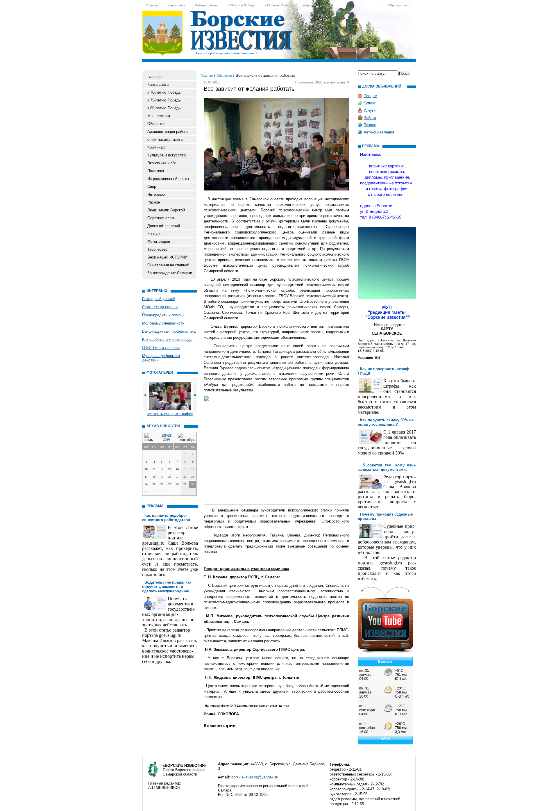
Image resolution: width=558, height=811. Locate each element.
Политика (155, 171)
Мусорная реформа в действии (161, 358)
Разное (153, 202)
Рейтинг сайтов (206, 5)
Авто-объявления (379, 132)
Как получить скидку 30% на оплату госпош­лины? (386, 422)
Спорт (152, 186)
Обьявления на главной (168, 265)
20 (169, 476)
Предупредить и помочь (163, 315)
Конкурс (154, 233)
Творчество (157, 249)
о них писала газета (165, 139)
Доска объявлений (163, 226)
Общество (156, 124)
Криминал (156, 147)
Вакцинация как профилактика (169, 331)
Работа (370, 117)
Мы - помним (158, 116)
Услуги (369, 110)
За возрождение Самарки (169, 273)
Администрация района (167, 131)
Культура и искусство (166, 155)
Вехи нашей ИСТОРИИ (167, 257)
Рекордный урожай (158, 299)
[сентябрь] (186, 437)
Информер (310, 5)
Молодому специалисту (163, 323)
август (166, 435)
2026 (166, 439)
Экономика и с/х (161, 163)
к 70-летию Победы (164, 92)
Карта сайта (176, 5)
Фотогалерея (158, 241)
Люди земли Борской (166, 210)
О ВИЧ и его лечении (161, 347)
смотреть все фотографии (170, 413)
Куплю (369, 103)
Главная (152, 5)
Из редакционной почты (168, 179)
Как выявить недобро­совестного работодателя (166, 517)
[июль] (149, 437)
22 (184, 476)
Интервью (156, 194)
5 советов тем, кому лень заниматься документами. (387, 467)
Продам (370, 96)
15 (184, 469)
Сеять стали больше (160, 307)
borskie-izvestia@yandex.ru (254, 777)
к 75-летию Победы (241, 5)
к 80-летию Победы (278, 5)
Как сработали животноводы (167, 339)
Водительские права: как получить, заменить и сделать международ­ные (167, 586)
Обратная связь (399, 5)
